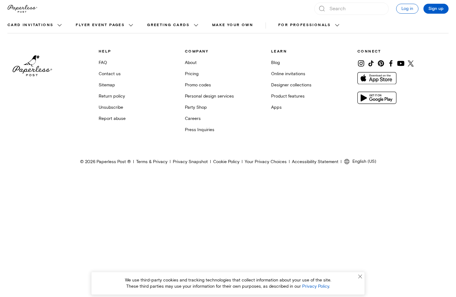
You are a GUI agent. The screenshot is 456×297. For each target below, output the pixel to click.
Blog (275, 62)
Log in (407, 8)
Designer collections (291, 85)
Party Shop (196, 107)
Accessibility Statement (315, 161)
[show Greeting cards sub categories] (196, 25)
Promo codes (198, 85)
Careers (193, 118)
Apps (276, 107)
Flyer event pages (100, 25)
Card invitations (30, 25)
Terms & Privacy (152, 161)
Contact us (110, 73)
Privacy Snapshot (190, 161)
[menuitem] (35, 25)
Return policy (112, 96)
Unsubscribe (111, 107)
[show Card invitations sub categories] (59, 25)
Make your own (232, 25)
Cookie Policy (226, 161)
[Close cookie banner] (360, 276)
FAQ (103, 62)
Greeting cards (168, 25)
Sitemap (107, 85)
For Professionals (304, 25)
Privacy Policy (315, 286)
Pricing (192, 73)
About (191, 62)
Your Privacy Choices (266, 161)
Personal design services (209, 96)
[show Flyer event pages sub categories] (131, 25)
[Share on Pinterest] (381, 63)
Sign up (436, 8)
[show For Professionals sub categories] (337, 25)
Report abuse (112, 118)
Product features (288, 96)
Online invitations (288, 73)
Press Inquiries (199, 129)
